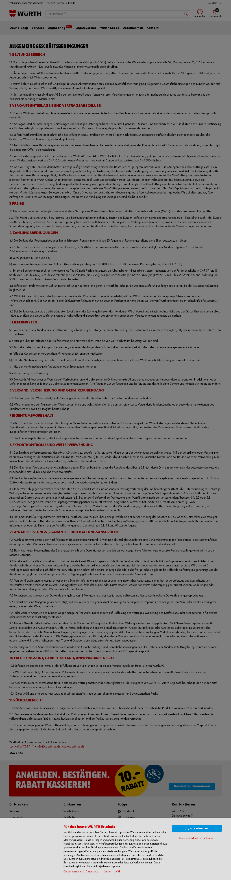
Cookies (107, 871)
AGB (118, 871)
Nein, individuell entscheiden (196, 838)
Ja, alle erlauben (197, 828)
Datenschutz (92, 871)
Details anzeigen (73, 871)
